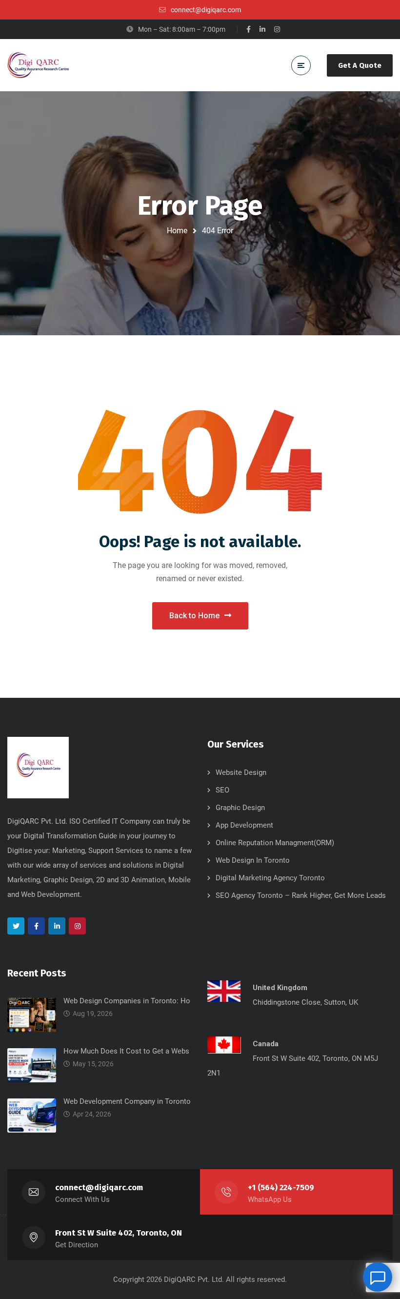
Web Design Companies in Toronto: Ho (126, 1000)
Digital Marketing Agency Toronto (270, 877)
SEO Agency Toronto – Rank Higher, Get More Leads (301, 895)
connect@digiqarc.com (99, 1187)
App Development (244, 825)
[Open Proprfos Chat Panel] (377, 1277)
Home (177, 230)
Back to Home (194, 615)
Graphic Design (240, 807)
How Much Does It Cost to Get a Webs (126, 1051)
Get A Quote (359, 65)
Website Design (241, 772)
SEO (222, 790)
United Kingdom (280, 987)
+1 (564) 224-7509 (281, 1187)
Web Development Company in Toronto (127, 1101)
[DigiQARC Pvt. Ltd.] (38, 65)
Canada (266, 1043)
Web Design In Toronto (253, 860)
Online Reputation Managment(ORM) (275, 842)
